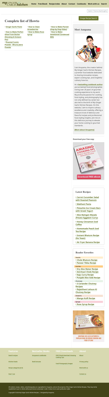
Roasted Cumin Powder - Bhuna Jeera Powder (14, 44)
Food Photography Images (64, 363)
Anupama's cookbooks (39, 355)
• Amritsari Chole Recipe (87, 272)
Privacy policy (83, 362)
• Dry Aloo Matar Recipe (87, 269)
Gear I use (12, 374)
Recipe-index (54, 4)
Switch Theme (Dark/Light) (97, 11)
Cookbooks (81, 4)
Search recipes (13, 355)
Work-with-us (93, 4)
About (64, 4)
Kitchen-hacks (13, 362)
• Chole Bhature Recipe (86, 260)
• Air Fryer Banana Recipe (88, 242)
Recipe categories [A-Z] (16, 368)
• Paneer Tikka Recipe (86, 263)
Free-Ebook (42, 4)
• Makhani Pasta (83, 204)
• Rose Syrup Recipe (85, 304)
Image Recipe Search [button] (88, 18)
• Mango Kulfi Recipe (85, 298)
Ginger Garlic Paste (14, 27)
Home (33, 4)
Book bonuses (36, 362)
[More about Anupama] (84, 130)
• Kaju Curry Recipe (85, 274)
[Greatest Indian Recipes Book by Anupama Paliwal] (88, 328)
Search (104, 4)
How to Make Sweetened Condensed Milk (59, 34)
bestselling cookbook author (90, 84)
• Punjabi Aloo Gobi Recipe (88, 277)
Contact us (82, 374)
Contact (71, 4)
